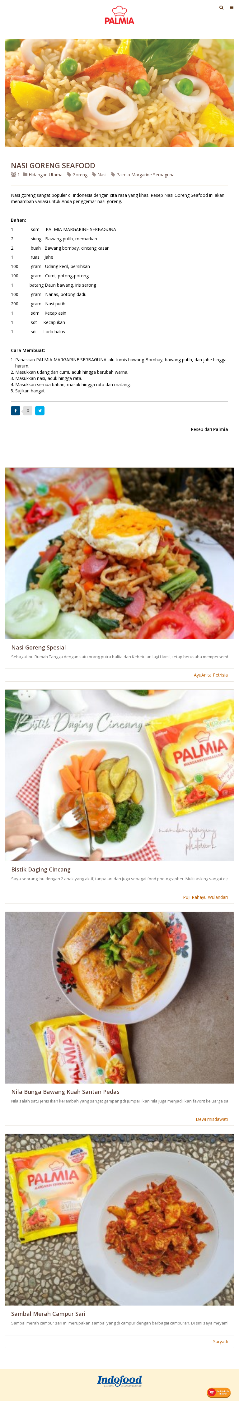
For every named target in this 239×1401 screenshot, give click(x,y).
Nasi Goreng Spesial (38, 647)
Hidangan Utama (45, 175)
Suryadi (220, 1341)
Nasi (101, 175)
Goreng (79, 175)
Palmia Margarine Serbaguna (145, 175)
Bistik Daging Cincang (41, 869)
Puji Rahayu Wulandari (205, 897)
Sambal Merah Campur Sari (48, 1313)
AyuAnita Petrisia (211, 675)
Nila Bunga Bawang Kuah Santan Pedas (65, 1091)
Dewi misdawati (212, 1119)
